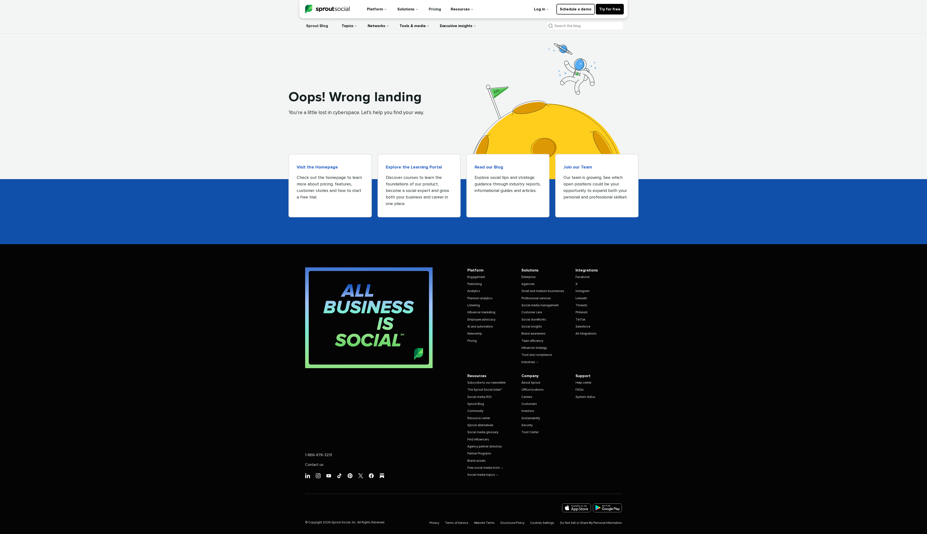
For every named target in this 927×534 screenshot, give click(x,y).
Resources (460, 9)
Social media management (540, 305)
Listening (473, 305)
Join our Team (577, 167)
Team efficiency (532, 341)
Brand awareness (533, 333)
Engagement (476, 277)
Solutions (405, 9)
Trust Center (530, 432)
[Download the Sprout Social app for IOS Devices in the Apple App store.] (576, 508)
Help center (583, 382)
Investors (527, 411)
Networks (376, 26)
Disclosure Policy (512, 523)
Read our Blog (489, 167)
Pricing (435, 9)
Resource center (478, 418)
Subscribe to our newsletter (486, 382)
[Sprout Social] (327, 9)
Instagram (583, 291)
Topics (347, 26)
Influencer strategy (534, 348)
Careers (526, 397)
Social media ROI (479, 397)
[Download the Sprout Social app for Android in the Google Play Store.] (607, 508)
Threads (581, 305)
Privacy (434, 523)
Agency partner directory (484, 446)
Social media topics (481, 474)
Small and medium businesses (542, 291)
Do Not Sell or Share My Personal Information (591, 523)
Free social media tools (483, 467)
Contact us (314, 465)
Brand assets (476, 460)
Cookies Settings (542, 523)
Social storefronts (533, 319)
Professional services (536, 298)
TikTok (580, 319)
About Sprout (530, 382)
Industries (528, 362)
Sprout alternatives (480, 425)
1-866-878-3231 (318, 455)
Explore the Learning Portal (414, 167)
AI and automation (480, 326)
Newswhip (474, 333)
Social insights (531, 326)
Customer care (531, 312)
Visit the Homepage (317, 167)
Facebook (583, 277)
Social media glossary (482, 432)
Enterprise (528, 277)
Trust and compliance (536, 355)
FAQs (580, 389)
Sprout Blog (317, 26)
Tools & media (413, 26)
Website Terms (484, 523)
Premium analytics (479, 298)
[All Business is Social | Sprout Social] (369, 317)
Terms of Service (456, 523)
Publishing (474, 284)
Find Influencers (478, 439)
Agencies (528, 284)
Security (527, 425)
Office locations (532, 389)
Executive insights (456, 26)
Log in (539, 9)
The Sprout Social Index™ (484, 389)
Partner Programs (479, 453)
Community (475, 411)
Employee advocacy (481, 319)
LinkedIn (581, 298)
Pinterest (582, 312)
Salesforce (583, 326)
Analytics (473, 291)
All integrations (586, 333)
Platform (375, 9)
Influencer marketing (481, 312)
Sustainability (530, 418)
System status (585, 397)
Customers (529, 404)
